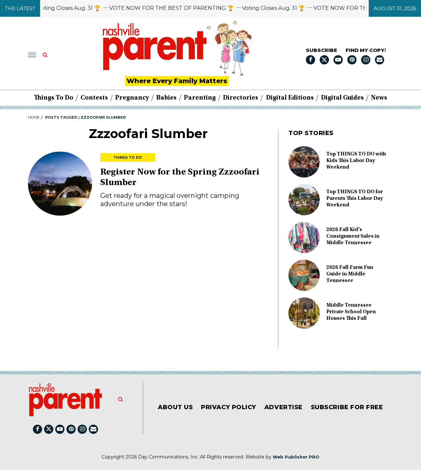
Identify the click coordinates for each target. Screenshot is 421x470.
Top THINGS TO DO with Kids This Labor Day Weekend (356, 161)
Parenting (200, 98)
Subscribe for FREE (347, 407)
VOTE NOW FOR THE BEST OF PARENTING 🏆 (165, 8)
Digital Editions (290, 98)
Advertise (283, 407)
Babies (166, 98)
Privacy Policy (228, 407)
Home (33, 117)
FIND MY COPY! (366, 50)
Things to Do (53, 98)
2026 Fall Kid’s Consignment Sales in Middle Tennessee (353, 236)
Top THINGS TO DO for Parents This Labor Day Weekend (354, 198)
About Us (175, 407)
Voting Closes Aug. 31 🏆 (63, 8)
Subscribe (321, 50)
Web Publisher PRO (296, 456)
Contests (94, 98)
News (379, 98)
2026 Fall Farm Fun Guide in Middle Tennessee (349, 274)
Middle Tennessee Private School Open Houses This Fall (351, 312)
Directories (240, 98)
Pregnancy (132, 98)
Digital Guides (342, 98)
